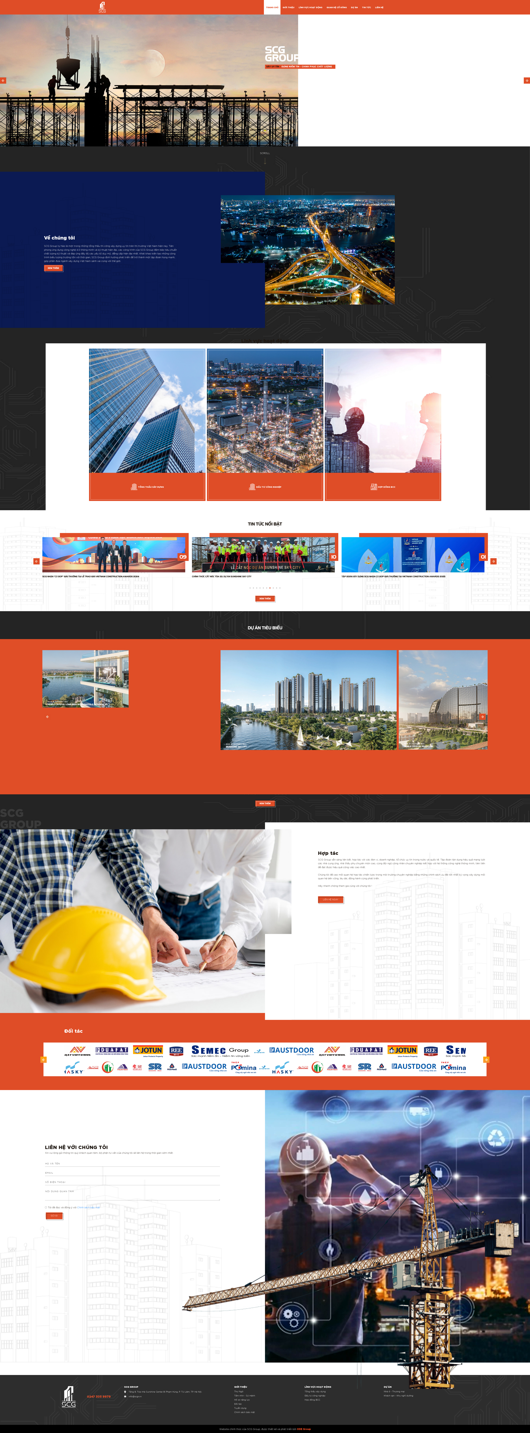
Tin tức (366, 7)
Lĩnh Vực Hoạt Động (310, 7)
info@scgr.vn (135, 1396)
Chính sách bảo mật (88, 1207)
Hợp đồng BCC (312, 1399)
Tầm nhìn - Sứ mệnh (244, 1395)
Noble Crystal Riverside (438, 746)
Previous (36, 561)
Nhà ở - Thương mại (394, 1391)
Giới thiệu (288, 7)
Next (493, 561)
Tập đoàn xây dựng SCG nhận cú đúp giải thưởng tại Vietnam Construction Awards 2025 (360, 576)
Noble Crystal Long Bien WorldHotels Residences (98, 704)
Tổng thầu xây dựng (315, 1391)
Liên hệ (379, 7)
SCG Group (20, 817)
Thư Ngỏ (238, 1391)
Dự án (354, 7)
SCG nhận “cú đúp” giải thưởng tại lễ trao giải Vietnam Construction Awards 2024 (57, 576)
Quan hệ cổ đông (337, 7)
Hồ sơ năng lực (242, 1399)
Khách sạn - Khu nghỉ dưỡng (398, 1395)
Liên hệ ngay (330, 899)
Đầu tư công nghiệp (315, 1395)
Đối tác (238, 1403)
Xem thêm (53, 268)
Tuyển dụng (240, 1408)
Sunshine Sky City (256, 747)
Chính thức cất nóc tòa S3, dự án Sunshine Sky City (188, 576)
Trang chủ (272, 7)
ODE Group (304, 1428)
